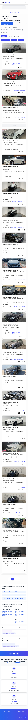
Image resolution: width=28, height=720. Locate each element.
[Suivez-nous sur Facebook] (14, 654)
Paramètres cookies (7, 715)
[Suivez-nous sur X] (17, 654)
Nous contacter (7, 711)
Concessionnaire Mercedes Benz (9, 633)
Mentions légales (21, 711)
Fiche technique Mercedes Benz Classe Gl (10, 646)
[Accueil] (3, 10)
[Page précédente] (10, 579)
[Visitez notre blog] (10, 654)
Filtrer (4, 36)
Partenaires (7, 713)
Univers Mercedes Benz (7, 631)
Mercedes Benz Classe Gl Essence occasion (14, 598)
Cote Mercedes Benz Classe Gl (8, 644)
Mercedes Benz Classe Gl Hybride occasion (14, 591)
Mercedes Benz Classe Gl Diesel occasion (14, 595)
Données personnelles (21, 713)
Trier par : (10, 36)
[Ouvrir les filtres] (25, 717)
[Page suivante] (18, 579)
